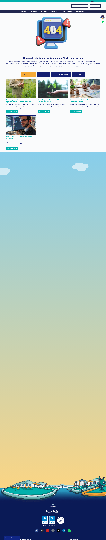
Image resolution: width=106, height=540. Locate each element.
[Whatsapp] (69, 530)
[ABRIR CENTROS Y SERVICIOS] (73, 11)
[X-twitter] (58, 530)
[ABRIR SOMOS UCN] (28, 11)
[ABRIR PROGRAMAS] (38, 11)
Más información (12, 111)
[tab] (28, 74)
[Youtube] (47, 530)
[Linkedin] (63, 530)
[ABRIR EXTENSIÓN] (47, 11)
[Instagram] (42, 530)
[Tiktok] (53, 530)
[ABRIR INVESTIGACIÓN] (58, 11)
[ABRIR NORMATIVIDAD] (84, 11)
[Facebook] (36, 530)
